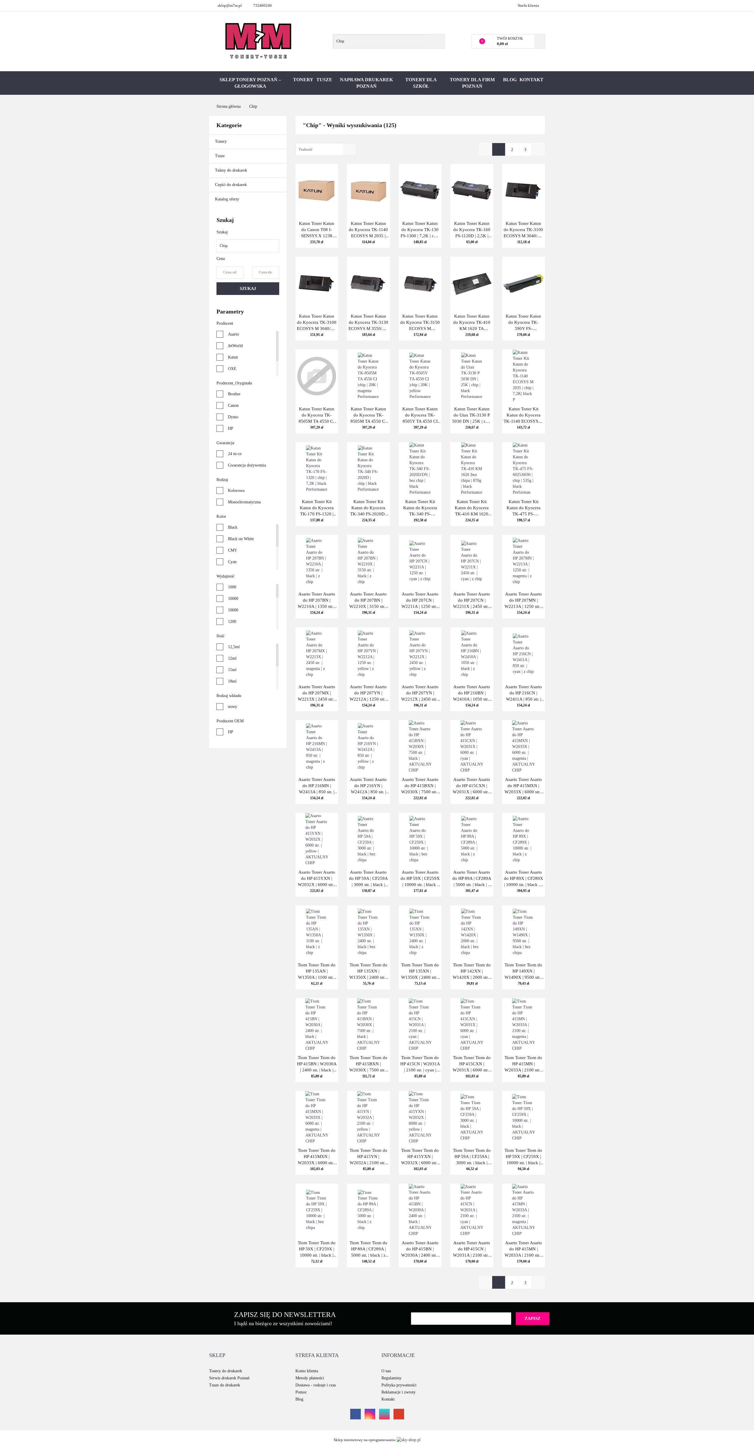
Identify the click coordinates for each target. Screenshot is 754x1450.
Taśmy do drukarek (231, 170)
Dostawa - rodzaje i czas (315, 1385)
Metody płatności (309, 1378)
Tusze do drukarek (224, 1385)
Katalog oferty (227, 199)
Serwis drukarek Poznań (229, 1378)
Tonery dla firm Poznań (472, 83)
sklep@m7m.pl (230, 5)
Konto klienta (306, 1371)
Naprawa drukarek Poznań (366, 83)
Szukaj (248, 288)
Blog (510, 79)
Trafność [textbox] (305, 149)
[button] (217, 1355)
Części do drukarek (231, 185)
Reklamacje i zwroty (398, 1392)
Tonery (303, 79)
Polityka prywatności (398, 1385)
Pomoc (301, 1392)
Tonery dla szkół (421, 83)
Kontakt (531, 79)
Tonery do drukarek (225, 1371)
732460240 (262, 5)
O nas (386, 1371)
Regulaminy (391, 1378)
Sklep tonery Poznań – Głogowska (250, 83)
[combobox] (325, 149)
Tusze (324, 79)
